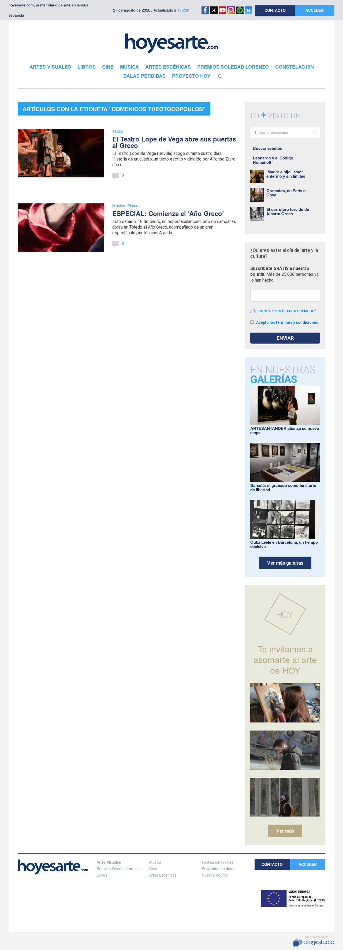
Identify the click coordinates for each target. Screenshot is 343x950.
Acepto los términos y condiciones (287, 322)
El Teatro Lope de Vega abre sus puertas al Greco (174, 142)
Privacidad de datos (218, 868)
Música (118, 205)
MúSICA (129, 66)
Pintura (133, 205)
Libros (102, 875)
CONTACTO (275, 10)
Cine (153, 868)
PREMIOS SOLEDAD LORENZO (233, 66)
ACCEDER (314, 10)
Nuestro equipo (215, 875)
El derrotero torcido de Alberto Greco (287, 211)
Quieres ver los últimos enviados (283, 310)
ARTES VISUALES (50, 66)
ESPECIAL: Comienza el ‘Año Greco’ (168, 213)
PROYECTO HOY (191, 75)
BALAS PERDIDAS (144, 75)
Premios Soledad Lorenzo (119, 868)
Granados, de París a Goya (285, 192)
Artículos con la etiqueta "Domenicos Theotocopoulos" (114, 109)
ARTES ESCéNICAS (168, 66)
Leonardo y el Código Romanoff (273, 160)
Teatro (117, 131)
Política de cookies (217, 862)
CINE (108, 66)
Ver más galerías (285, 563)
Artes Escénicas (162, 875)
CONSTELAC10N (294, 66)
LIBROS (86, 66)
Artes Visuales (109, 862)
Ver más (285, 831)
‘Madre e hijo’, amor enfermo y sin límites (285, 174)
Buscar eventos (267, 148)
